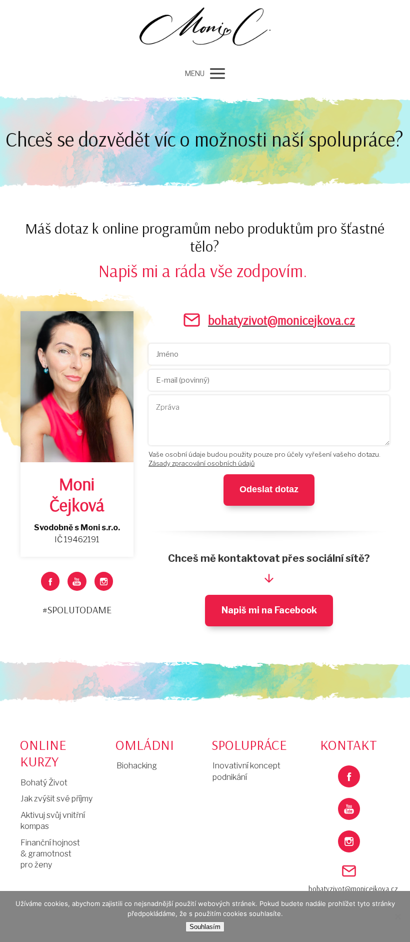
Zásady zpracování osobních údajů (201, 463)
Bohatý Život (44, 782)
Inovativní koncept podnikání (246, 771)
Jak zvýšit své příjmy (56, 798)
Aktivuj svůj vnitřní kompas (52, 820)
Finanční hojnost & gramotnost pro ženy (50, 854)
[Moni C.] (205, 30)
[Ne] (397, 916)
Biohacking (136, 765)
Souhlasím (205, 926)
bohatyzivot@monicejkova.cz (349, 888)
